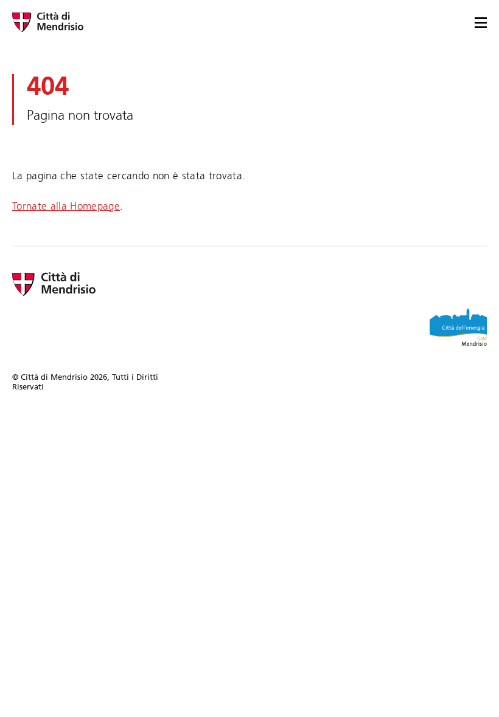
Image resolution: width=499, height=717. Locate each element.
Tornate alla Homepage (66, 206)
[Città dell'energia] (458, 327)
